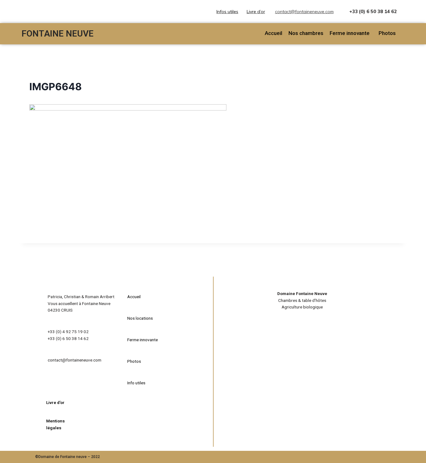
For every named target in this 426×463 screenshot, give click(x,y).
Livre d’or (256, 11)
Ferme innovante (350, 33)
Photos (387, 33)
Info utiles (136, 382)
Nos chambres (305, 33)
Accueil (273, 33)
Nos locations (140, 318)
